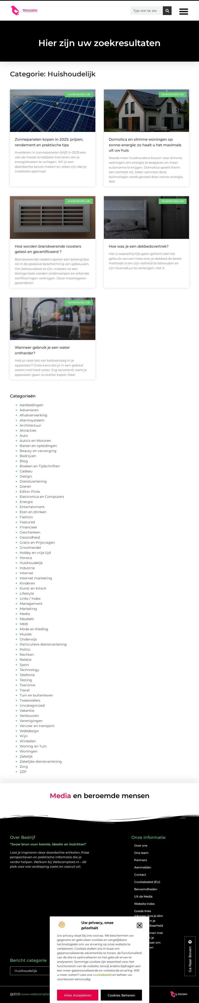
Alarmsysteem (32, 420)
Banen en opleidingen (38, 446)
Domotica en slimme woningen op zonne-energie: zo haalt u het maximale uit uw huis (145, 145)
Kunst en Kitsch (33, 588)
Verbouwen (29, 715)
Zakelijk (26, 756)
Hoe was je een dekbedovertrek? (139, 246)
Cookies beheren (121, 995)
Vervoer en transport (37, 726)
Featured (27, 522)
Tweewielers (30, 700)
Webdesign (29, 731)
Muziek (26, 634)
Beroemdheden (145, 889)
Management (31, 603)
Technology (29, 670)
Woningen (28, 751)
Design (26, 476)
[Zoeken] (167, 10)
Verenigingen (31, 721)
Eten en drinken (33, 512)
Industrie (27, 568)
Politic (25, 649)
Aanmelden (142, 867)
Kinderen (27, 583)
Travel (25, 690)
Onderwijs (28, 639)
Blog (24, 461)
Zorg (24, 766)
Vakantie (27, 710)
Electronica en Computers (42, 496)
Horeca (26, 558)
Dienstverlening (33, 481)
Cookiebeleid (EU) (147, 882)
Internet (26, 573)
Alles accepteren (77, 995)
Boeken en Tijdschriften (40, 466)
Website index (144, 904)
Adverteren (29, 410)
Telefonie (27, 675)
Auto (24, 435)
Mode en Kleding (34, 629)
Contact (140, 874)
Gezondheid (30, 537)
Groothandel (30, 547)
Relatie (25, 659)
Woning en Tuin (33, 746)
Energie (26, 502)
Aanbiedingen (31, 405)
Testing (26, 680)
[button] (139, 925)
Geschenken (30, 532)
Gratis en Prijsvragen (37, 542)
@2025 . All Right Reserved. (48, 994)
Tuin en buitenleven (36, 695)
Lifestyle (27, 593)
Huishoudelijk (31, 563)
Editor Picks (30, 491)
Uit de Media (143, 896)
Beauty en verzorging (38, 451)
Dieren (25, 486)
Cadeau (26, 471)
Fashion (26, 517)
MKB (24, 624)
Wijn (24, 736)
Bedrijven (28, 456)
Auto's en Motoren (35, 440)
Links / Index (30, 598)
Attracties (28, 430)
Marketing (28, 609)
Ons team (141, 853)
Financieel (28, 527)
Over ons (140, 845)
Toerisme (27, 685)
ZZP (23, 771)
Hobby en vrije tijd (35, 552)
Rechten (27, 654)
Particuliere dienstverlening (43, 644)
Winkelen (28, 741)
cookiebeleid (102, 975)
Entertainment (32, 507)
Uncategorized (32, 705)
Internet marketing (36, 578)
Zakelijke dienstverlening (41, 761)
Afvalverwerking (33, 415)
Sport (24, 665)
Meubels (27, 619)
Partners (140, 860)
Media (25, 614)
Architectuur (30, 425)
